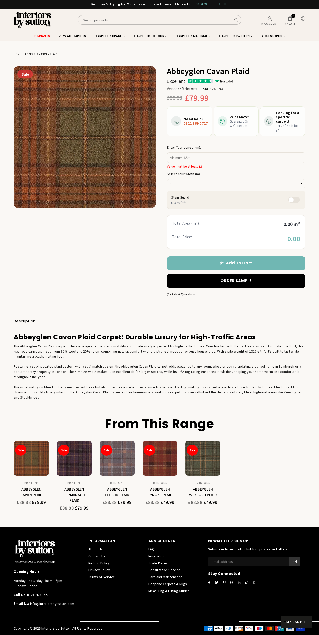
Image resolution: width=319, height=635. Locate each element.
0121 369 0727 (196, 123)
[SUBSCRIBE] (294, 561)
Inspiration (156, 556)
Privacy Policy (99, 569)
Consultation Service (164, 569)
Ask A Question (183, 294)
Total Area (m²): (186, 223)
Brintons (189, 88)
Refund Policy (99, 563)
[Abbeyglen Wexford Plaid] (202, 458)
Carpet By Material (192, 36)
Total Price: (182, 236)
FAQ (151, 549)
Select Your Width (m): (184, 173)
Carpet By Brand (109, 36)
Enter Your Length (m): (184, 147)
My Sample (296, 622)
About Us (95, 549)
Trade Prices (158, 563)
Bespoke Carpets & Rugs (167, 583)
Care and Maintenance (165, 576)
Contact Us (97, 556)
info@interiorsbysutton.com (51, 603)
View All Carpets (72, 36)
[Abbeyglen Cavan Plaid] (31, 458)
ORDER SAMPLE (236, 281)
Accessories (272, 36)
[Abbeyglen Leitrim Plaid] (117, 458)
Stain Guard (180, 200)
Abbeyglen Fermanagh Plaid (74, 495)
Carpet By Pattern (235, 36)
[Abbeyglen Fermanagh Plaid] (74, 458)
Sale (25, 74)
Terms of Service (101, 576)
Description (24, 321)
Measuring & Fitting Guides (169, 590)
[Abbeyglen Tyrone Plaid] (160, 458)
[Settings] (302, 20)
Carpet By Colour (149, 36)
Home (17, 54)
